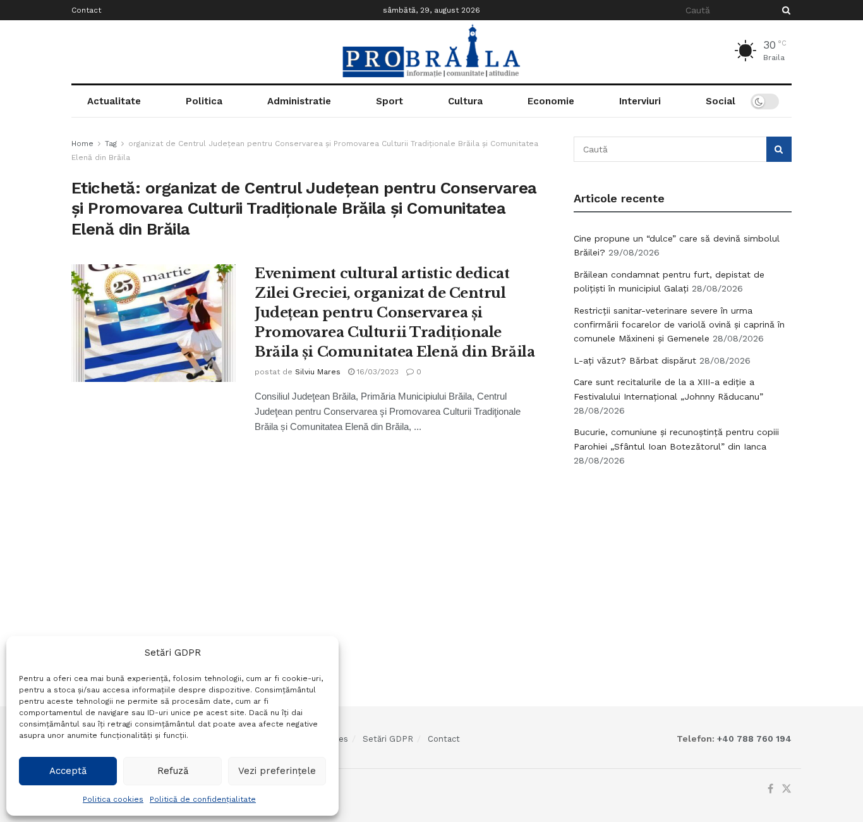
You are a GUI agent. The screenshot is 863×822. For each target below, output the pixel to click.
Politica (204, 101)
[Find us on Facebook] (770, 789)
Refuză (172, 770)
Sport (389, 101)
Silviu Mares (318, 371)
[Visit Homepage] (431, 51)
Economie (551, 101)
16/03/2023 (376, 371)
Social (720, 101)
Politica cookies (113, 799)
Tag (111, 143)
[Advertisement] (683, 572)
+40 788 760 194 (753, 738)
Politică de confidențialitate (203, 799)
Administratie (299, 101)
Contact (86, 10)
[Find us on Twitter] (787, 789)
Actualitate (114, 101)
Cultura (465, 101)
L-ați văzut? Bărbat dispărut (635, 360)
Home (82, 143)
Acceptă (68, 770)
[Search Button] (784, 10)
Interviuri (640, 101)
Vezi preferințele (277, 770)
